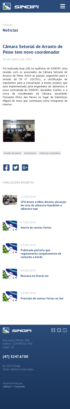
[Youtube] (65, 330)
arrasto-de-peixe (12, 153)
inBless (7, 386)
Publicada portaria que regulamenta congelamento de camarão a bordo (41, 253)
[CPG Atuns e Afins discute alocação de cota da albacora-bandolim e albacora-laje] (12, 201)
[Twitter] (59, 330)
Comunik (19, 386)
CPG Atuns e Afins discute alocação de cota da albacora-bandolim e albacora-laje (43, 205)
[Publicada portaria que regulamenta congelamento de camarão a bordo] (12, 249)
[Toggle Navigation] (62, 6)
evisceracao (30, 153)
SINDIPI (8, 25)
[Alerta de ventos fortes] (12, 226)
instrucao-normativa (49, 153)
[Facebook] (53, 330)
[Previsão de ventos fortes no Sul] (12, 296)
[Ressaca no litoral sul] (12, 274)
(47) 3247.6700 (15, 356)
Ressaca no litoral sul (34, 276)
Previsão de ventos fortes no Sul (42, 298)
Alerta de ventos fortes (36, 227)
